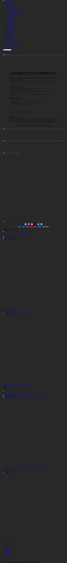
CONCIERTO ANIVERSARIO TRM (9, 237)
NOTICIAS (6, 45)
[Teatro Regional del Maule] (12, 221)
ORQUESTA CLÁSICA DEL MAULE (13, 17)
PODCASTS (8, 41)
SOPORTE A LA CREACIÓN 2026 (11, 38)
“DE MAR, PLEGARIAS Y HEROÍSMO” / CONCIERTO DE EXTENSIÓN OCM (16, 235)
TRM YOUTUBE (5, 50)
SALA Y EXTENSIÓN (9, 36)
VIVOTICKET (8, 47)
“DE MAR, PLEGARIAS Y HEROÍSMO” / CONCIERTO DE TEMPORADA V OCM (17, 312)
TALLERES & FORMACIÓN (10, 27)
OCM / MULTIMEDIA (11, 19)
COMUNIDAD (8, 29)
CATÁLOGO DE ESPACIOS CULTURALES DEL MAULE (15, 13)
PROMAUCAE (8, 40)
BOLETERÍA (6, 46)
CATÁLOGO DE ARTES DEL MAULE (13, 12)
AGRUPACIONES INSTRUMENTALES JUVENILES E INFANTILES (17, 15)
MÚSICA (6, 392)
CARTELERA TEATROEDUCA (10, 32)
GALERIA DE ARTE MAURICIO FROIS (12, 30)
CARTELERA (7, 551)
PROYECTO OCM (11, 7)
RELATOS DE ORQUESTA (12, 43)
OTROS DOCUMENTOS (12, 8)
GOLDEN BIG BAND (11, 21)
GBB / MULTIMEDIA (11, 23)
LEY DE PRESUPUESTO (12, 6)
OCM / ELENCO (11, 18)
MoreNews (32, 562)
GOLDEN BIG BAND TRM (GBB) (11, 20)
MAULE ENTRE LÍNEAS (10, 39)
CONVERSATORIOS (9, 28)
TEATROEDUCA (7, 31)
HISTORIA (8, 3)
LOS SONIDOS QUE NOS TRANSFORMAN (14, 44)
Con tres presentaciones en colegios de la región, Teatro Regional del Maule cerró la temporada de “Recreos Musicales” (25, 396)
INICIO (6, 547)
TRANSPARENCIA (9, 5)
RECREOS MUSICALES (10, 33)
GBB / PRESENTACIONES (12, 24)
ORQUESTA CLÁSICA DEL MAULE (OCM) (12, 16)
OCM (6, 233)
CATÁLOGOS (8, 11)
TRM (5, 236)
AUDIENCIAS (6, 26)
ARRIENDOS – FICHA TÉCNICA (11, 9)
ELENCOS (7, 548)
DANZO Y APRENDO (9, 34)
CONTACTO (6, 48)
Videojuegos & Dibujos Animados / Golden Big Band (13, 394)
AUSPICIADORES (9, 10)
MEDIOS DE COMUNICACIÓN (12, 14)
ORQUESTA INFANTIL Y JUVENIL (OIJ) (12, 25)
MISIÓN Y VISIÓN (9, 4)
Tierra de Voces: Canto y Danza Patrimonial (11, 471)
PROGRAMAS (7, 37)
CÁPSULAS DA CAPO (9, 35)
